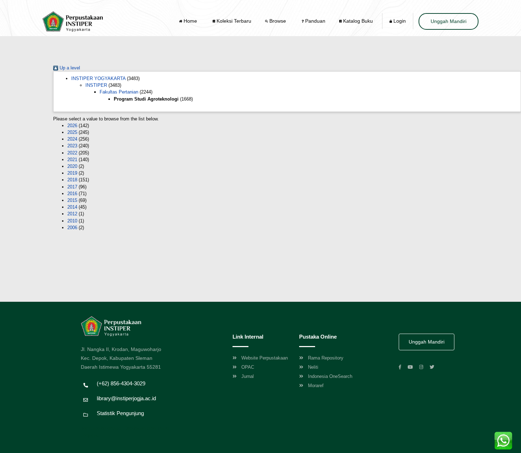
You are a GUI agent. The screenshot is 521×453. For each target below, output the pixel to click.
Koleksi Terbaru (233, 21)
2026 (72, 125)
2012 (72, 213)
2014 (72, 207)
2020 (72, 166)
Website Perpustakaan (264, 358)
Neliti (313, 367)
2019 (72, 173)
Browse (277, 21)
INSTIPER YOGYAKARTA (98, 78)
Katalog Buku (357, 21)
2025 (72, 132)
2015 (72, 200)
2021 (72, 159)
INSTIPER (96, 85)
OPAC (247, 367)
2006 (72, 227)
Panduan (314, 21)
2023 (72, 145)
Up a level (69, 67)
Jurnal (247, 376)
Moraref (316, 385)
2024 (72, 139)
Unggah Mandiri (448, 21)
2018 (72, 179)
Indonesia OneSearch (330, 376)
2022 (72, 152)
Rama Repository (325, 358)
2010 (72, 220)
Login (399, 21)
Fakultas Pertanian (119, 92)
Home (190, 21)
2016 (72, 193)
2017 (72, 186)
